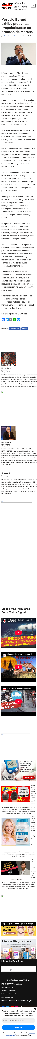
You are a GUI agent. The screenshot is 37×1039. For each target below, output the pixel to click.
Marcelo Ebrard (14, 328)
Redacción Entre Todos (11, 36)
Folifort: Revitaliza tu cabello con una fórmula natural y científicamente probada (33, 795)
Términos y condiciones (8, 990)
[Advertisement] (18, 568)
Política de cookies (7, 997)
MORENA (24, 328)
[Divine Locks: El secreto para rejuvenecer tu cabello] (15, 832)
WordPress (26, 980)
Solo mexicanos (6, 442)
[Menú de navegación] (33, 5)
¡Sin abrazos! (5, 473)
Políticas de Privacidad (8, 994)
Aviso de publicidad (7, 987)
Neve (8, 980)
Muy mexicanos (6, 368)
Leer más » (9, 464)
